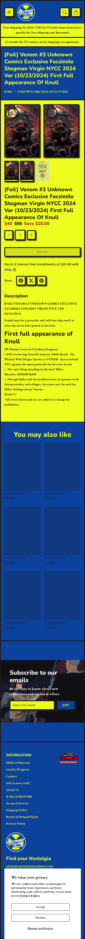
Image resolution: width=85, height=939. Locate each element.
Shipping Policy (16, 810)
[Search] (64, 12)
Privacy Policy (16, 824)
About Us (12, 790)
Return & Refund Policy (22, 817)
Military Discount (18, 763)
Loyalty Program (17, 769)
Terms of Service (17, 803)
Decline (40, 918)
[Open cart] (76, 12)
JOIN (66, 705)
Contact (11, 776)
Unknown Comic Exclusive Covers (42, 92)
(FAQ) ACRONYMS (19, 797)
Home (8, 92)
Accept (40, 907)
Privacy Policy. (30, 896)
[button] (9, 12)
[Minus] (8, 235)
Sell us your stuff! (18, 783)
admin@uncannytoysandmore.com (29, 866)
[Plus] (31, 235)
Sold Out (42, 252)
